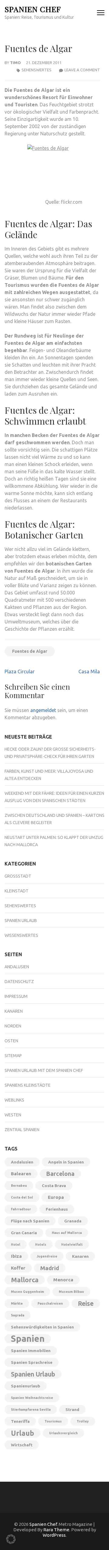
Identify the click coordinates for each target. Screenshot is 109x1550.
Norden (13, 1026)
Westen (13, 1114)
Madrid (49, 1268)
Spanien (28, 1338)
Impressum (16, 996)
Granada (72, 1220)
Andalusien (17, 966)
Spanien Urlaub (21, 920)
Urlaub (22, 1433)
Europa (56, 1197)
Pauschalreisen (50, 1303)
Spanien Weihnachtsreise (32, 1398)
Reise (86, 1303)
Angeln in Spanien (66, 1162)
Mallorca (24, 1279)
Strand (72, 1409)
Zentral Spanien (22, 1129)
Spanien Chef (33, 9)
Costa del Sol (22, 1197)
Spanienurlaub (25, 1385)
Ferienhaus (57, 1209)
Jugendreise (47, 1256)
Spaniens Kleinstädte (28, 1085)
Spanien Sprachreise (31, 1362)
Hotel (15, 1244)
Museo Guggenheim (27, 1291)
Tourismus (53, 1421)
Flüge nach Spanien (30, 1220)
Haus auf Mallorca (67, 1232)
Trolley (83, 1421)
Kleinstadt (16, 890)
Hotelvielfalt (72, 1244)
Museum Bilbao (71, 1291)
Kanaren (14, 1011)
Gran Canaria (24, 1232)
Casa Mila (89, 671)
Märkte (17, 1303)
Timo (15, 62)
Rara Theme (56, 1529)
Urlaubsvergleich (63, 1433)
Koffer (18, 1267)
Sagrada (17, 1315)
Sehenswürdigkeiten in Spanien (42, 1327)
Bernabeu (19, 1185)
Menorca (63, 1279)
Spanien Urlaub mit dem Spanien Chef (44, 1070)
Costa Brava (54, 1185)
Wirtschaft (21, 1444)
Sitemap (13, 1055)
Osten (11, 1040)
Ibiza (16, 1256)
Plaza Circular (20, 671)
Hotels (40, 1244)
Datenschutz (19, 981)
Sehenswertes (36, 70)
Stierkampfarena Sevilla (31, 1409)
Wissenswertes (21, 935)
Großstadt (18, 876)
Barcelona (60, 1173)
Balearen (21, 1173)
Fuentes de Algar (29, 651)
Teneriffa (20, 1421)
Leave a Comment (82, 70)
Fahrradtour (21, 1209)
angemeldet (43, 710)
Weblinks (14, 1100)
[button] (11, 1539)
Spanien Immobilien (31, 1350)
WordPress (54, 1535)
